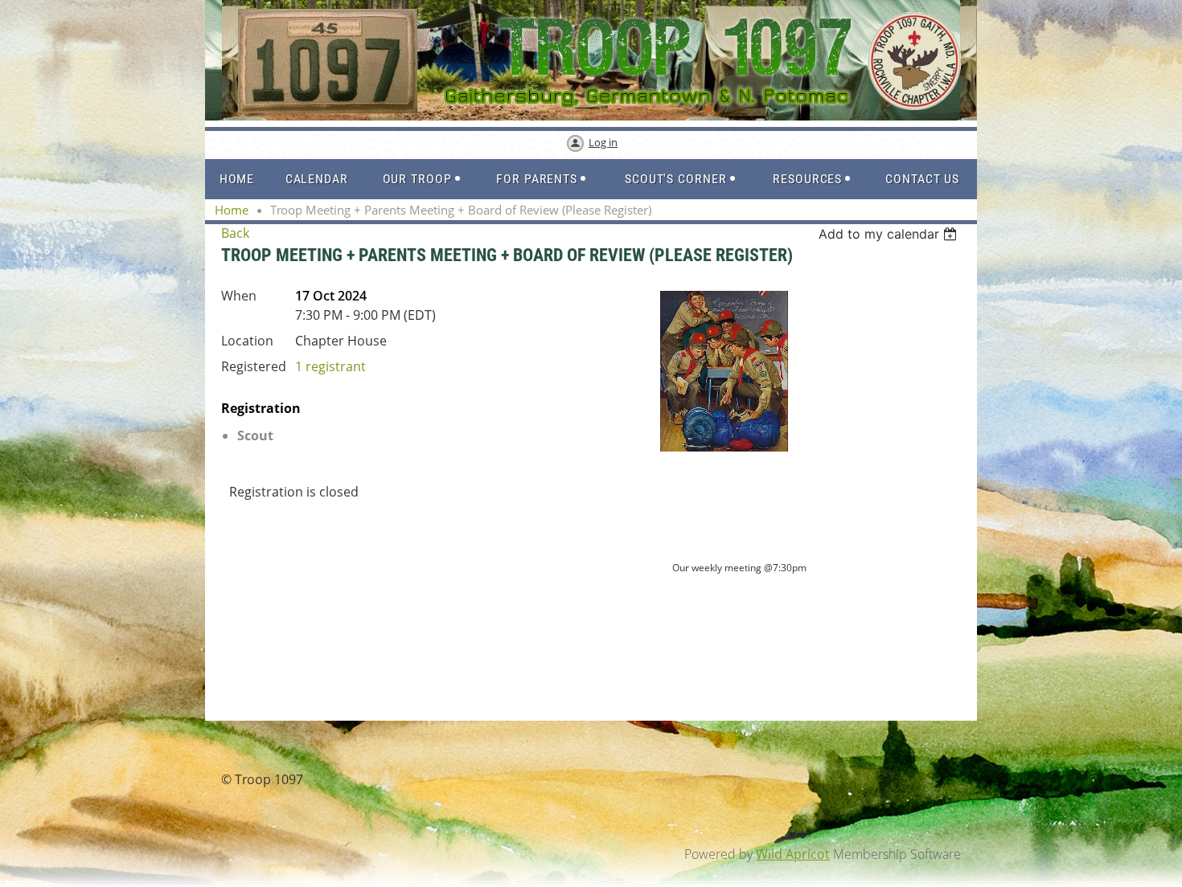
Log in (603, 142)
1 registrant (330, 366)
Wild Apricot (793, 854)
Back (235, 233)
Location (247, 340)
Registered (253, 366)
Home (231, 210)
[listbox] (890, 233)
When (239, 296)
